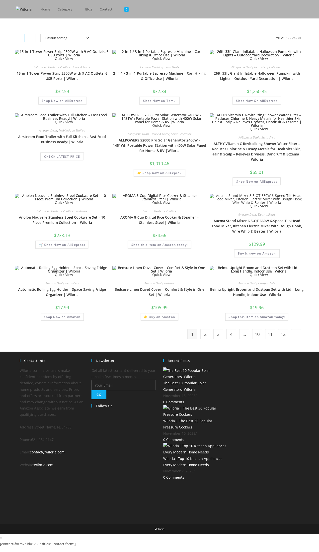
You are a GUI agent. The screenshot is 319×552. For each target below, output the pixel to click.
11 (270, 334)
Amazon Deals (48, 130)
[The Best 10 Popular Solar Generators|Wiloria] (195, 373)
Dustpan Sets (266, 283)
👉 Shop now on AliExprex (159, 173)
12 (288, 38)
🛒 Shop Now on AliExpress (62, 245)
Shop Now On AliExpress (256, 101)
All (300, 38)
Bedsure (169, 283)
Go (98, 395)
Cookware (81, 211)
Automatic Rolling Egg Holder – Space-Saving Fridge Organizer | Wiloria (62, 292)
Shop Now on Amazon (62, 317)
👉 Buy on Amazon (159, 317)
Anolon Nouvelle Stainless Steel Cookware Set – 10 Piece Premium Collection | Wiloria (62, 220)
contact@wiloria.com (47, 452)
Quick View (258, 206)
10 (257, 334)
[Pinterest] (288, 9)
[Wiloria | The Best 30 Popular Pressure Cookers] (195, 411)
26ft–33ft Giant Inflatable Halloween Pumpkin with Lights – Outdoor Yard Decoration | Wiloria (257, 76)
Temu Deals (171, 67)
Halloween (275, 67)
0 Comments (173, 402)
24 (294, 38)
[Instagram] (92, 444)
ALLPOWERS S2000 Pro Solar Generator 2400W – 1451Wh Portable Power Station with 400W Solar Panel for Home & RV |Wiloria (159, 145)
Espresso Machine (151, 67)
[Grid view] (20, 38)
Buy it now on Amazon (257, 253)
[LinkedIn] (92, 457)
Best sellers (63, 67)
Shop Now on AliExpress (62, 101)
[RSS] (92, 509)
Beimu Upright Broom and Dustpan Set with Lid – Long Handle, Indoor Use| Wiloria (257, 292)
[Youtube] (295, 9)
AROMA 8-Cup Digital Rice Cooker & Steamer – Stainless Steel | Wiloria (159, 220)
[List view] (31, 38)
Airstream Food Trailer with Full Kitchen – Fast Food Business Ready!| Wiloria (62, 139)
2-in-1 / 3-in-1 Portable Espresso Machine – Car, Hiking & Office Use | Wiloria (159, 76)
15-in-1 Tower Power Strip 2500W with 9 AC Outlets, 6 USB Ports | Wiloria (62, 76)
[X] (92, 418)
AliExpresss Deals (44, 67)
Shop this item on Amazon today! (159, 245)
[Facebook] (281, 9)
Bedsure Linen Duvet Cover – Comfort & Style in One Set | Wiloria (159, 292)
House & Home (81, 67)
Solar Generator (181, 134)
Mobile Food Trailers (72, 130)
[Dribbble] (92, 483)
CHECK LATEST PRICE (62, 156)
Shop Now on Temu (159, 101)
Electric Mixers (266, 214)
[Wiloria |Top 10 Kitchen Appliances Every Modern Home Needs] (195, 448)
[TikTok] (301, 9)
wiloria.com (43, 464)
